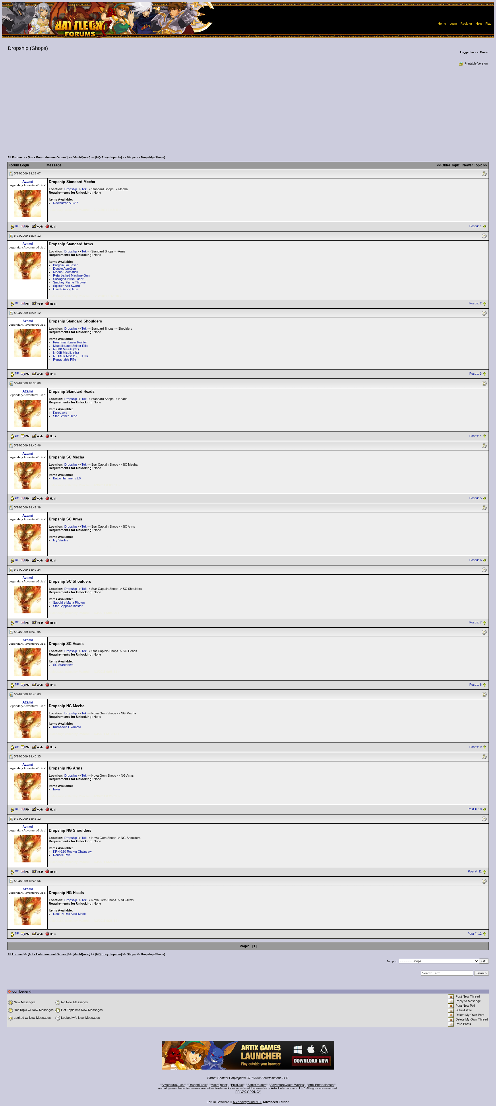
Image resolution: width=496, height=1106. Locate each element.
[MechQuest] (81, 157)
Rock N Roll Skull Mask (69, 913)
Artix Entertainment (321, 1084)
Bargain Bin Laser (65, 265)
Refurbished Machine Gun (71, 275)
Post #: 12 (475, 933)
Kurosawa (60, 412)
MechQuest (219, 1084)
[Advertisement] (248, 109)
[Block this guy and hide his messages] (51, 226)
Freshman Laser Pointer (70, 342)
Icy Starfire (60, 540)
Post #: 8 (475, 685)
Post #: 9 (475, 747)
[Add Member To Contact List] (37, 226)
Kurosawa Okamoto (67, 727)
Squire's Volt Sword (66, 285)
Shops (131, 157)
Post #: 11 (475, 871)
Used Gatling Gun (65, 289)
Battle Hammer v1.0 (67, 478)
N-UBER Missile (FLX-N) (70, 356)
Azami (27, 182)
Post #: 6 (475, 560)
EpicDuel (237, 1084)
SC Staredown (63, 664)
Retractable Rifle (64, 359)
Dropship (70, 189)
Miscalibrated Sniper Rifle (70, 345)
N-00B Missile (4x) (66, 352)
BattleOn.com (256, 1084)
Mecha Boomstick (65, 272)
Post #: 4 (475, 436)
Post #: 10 (475, 809)
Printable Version (476, 63)
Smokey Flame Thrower (70, 282)
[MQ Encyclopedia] (108, 157)
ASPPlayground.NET (247, 1102)
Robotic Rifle (62, 855)
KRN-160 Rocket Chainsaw (72, 851)
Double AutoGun (64, 268)
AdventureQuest (173, 1084)
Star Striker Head (65, 416)
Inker (56, 789)
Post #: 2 (475, 303)
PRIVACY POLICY (248, 1091)
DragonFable (198, 1084)
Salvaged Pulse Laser (68, 279)
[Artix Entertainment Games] (47, 157)
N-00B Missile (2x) (66, 349)
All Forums (15, 157)
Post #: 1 (475, 226)
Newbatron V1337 (65, 203)
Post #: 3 (475, 373)
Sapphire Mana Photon (69, 602)
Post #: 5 (475, 498)
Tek (84, 189)
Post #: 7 (475, 622)
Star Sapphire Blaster (68, 606)
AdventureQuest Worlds (287, 1084)
